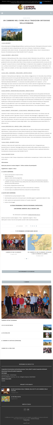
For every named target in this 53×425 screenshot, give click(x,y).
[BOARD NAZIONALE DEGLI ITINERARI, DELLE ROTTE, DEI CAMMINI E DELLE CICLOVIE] (5, 389)
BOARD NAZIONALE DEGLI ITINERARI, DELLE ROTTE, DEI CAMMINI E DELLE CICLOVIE (29, 390)
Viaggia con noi (26, 18)
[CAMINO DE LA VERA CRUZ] (47, 348)
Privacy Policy (26, 420)
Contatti (3, 380)
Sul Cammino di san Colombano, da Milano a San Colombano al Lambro (13, 253)
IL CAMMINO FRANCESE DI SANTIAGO (39, 252)
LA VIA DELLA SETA (16, 397)
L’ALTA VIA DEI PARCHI (7, 325)
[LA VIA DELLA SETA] (5, 396)
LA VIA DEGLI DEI (5, 333)
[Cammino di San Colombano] (26, 286)
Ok (40, 2)
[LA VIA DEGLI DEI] (47, 333)
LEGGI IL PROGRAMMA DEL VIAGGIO (9, 27)
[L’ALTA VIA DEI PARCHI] (47, 325)
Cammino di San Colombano (9, 320)
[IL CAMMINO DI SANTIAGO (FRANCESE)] (47, 340)
